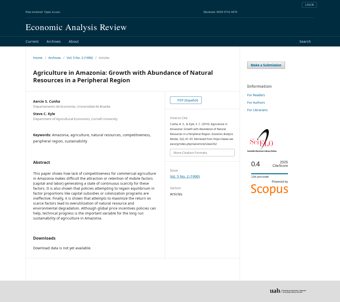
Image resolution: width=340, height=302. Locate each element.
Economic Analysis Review (76, 27)
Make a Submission (266, 65)
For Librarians (257, 110)
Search (305, 41)
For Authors (256, 102)
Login (309, 4)
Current (32, 41)
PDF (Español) (187, 100)
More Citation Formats (190, 152)
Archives (54, 41)
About (74, 41)
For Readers (256, 95)
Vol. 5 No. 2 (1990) (80, 57)
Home (37, 57)
